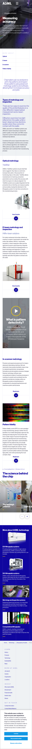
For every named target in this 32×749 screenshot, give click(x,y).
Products (7, 655)
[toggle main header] (17, 3)
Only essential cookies (16, 738)
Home (5, 642)
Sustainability (8, 661)
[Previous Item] (22, 516)
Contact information (9, 705)
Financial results (8, 692)
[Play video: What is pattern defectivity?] (16, 311)
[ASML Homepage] (7, 3)
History (6, 652)
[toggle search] (28, 3)
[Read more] (16, 395)
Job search (7, 671)
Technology (11, 642)
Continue (16, 733)
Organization (8, 676)
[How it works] (16, 218)
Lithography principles (10, 13)
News (6, 663)
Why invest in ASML (9, 687)
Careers (7, 674)
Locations (7, 679)
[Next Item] (27, 516)
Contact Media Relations (10, 708)
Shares (6, 698)
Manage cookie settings (16, 743)
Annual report (8, 689)
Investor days (8, 695)
